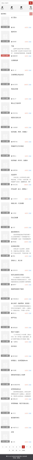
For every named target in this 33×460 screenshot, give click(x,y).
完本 (21, 8)
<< (6, 447)
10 (13, 450)
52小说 (9, 456)
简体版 (14, 458)
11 (16, 450)
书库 (11, 8)
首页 (2, 8)
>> (20, 450)
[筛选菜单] (31, 14)
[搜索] (31, 3)
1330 (23, 450)
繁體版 (18, 458)
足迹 (30, 8)
